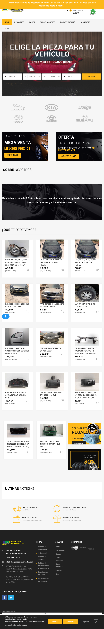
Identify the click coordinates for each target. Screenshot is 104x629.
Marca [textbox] (12, 77)
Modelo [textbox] (32, 77)
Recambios (19, 22)
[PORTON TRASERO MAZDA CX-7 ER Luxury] (52, 337)
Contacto (85, 22)
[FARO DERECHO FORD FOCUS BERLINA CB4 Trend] (17, 293)
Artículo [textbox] (72, 77)
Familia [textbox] (52, 77)
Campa (32, 22)
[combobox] (12, 76)
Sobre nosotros (47, 22)
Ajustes (86, 622)
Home (6, 22)
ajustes (24, 625)
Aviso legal (42, 553)
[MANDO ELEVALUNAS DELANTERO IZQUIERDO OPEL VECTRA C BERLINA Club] (87, 382)
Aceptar (55, 622)
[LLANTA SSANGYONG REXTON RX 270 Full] (87, 293)
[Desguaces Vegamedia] (12, 9)
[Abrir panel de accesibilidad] (6, 316)
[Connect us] (4, 597)
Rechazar (70, 622)
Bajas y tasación (68, 22)
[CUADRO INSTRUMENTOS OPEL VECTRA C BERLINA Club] (17, 382)
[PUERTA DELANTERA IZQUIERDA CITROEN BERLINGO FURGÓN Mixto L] (17, 337)
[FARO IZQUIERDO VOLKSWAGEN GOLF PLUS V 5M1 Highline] (52, 249)
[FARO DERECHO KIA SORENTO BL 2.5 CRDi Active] (52, 293)
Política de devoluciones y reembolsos (43, 565)
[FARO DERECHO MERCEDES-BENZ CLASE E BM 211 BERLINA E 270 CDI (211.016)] (17, 249)
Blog (6, 28)
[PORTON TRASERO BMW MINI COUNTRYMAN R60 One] (51, 430)
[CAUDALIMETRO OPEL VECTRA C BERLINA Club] (52, 382)
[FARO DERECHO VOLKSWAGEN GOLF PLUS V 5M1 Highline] (87, 249)
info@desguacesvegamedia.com (19, 562)
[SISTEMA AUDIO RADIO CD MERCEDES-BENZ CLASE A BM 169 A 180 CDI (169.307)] (18, 430)
